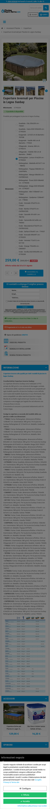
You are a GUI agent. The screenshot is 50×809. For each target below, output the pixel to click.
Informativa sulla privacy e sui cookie (32, 806)
